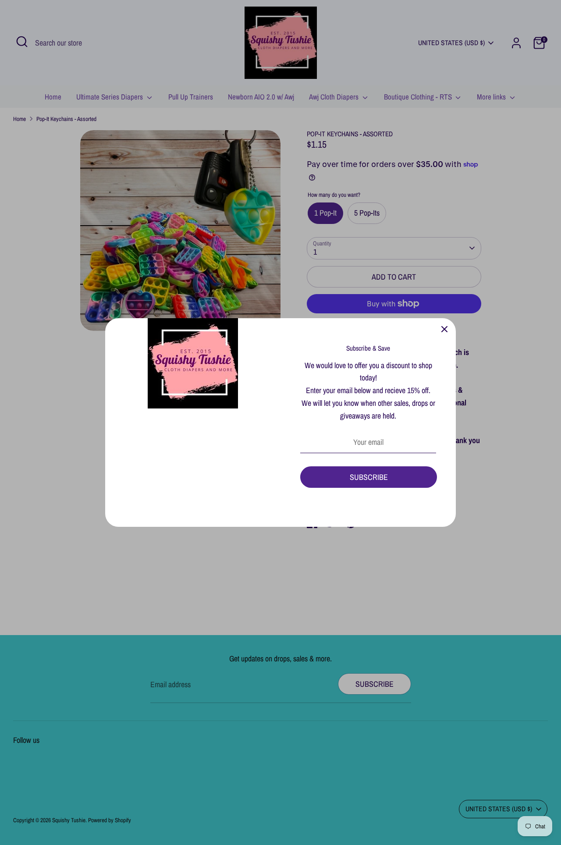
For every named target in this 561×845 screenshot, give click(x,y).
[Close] (444, 329)
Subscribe (369, 477)
